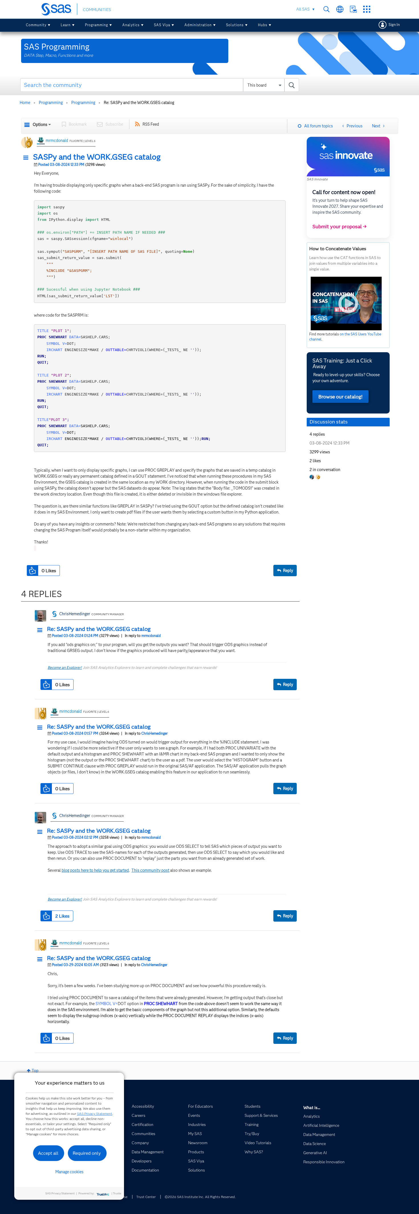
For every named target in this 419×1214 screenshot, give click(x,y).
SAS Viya (162, 25)
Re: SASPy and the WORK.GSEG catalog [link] (139, 102)
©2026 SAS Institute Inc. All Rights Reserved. (200, 1197)
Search (326, 9)
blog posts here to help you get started (95, 870)
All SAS (303, 9)
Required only (87, 1153)
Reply (288, 570)
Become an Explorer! (65, 667)
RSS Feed (151, 124)
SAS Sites (366, 9)
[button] (27, 157)
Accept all (48, 1153)
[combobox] (159, 85)
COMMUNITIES (97, 9)
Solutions (235, 25)
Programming (96, 25)
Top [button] (35, 1070)
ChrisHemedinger (74, 613)
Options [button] (40, 124)
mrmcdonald (57, 140)
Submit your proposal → (339, 226)
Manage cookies (69, 1171)
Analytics (131, 25)
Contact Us (353, 9)
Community (36, 25)
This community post (150, 870)
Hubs (262, 25)
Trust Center (146, 1197)
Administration (198, 25)
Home (25, 102)
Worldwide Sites (339, 9)
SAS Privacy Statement (94, 1113)
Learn (66, 25)
